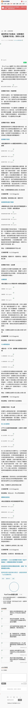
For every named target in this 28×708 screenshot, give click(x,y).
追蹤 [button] (21, 594)
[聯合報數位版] (22, 1)
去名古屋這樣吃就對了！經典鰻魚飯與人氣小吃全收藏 (15, 598)
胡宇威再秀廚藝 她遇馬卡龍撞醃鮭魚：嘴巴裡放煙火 (18, 626)
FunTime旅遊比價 (17, 40)
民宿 (3, 578)
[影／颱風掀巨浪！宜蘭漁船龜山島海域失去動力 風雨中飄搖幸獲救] (5, 636)
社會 (23, 3)
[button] (24, 1)
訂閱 (20, 700)
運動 (17, 3)
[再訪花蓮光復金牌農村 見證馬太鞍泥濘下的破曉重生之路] (5, 660)
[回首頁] (6, 1)
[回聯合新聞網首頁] (2, 1)
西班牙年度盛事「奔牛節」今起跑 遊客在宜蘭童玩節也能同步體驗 (18, 620)
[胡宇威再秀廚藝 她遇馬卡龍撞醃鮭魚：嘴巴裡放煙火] (5, 628)
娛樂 (14, 3)
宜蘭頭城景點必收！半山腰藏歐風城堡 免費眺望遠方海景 (18, 644)
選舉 (11, 3)
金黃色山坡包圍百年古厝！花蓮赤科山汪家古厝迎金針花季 (18, 652)
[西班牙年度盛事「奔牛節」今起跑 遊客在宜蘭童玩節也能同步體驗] (5, 621)
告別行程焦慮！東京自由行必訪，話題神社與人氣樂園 (15, 602)
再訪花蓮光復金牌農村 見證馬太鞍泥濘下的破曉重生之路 (18, 659)
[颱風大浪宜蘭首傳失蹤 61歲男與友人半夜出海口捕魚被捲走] (5, 613)
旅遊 (5, 31)
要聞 (8, 3)
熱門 (5, 3)
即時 (2, 3)
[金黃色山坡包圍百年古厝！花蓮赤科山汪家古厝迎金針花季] (5, 652)
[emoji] (22, 683)
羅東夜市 (8, 578)
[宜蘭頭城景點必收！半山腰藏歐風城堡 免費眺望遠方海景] (5, 645)
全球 (20, 3)
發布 (25, 683)
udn (2, 31)
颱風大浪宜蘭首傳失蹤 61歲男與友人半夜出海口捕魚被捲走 (18, 612)
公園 (13, 578)
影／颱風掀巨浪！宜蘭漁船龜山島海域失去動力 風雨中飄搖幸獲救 (18, 635)
